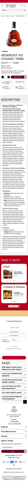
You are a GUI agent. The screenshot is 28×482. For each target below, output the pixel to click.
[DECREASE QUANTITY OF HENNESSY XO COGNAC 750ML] (2, 77)
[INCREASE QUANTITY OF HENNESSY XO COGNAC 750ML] (8, 77)
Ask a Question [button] (14, 335)
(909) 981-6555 (7, 479)
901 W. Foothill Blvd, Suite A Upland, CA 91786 (14, 415)
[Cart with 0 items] (25, 6)
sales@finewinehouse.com (19, 477)
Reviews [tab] (5, 340)
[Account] (21, 6)
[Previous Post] (11, 281)
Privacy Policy (9, 468)
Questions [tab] (13, 340)
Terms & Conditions (17, 468)
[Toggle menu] (2, 6)
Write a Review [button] (14, 332)
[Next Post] (17, 281)
